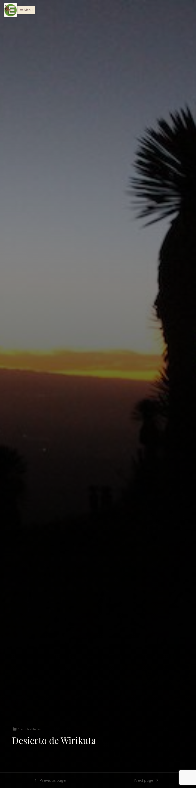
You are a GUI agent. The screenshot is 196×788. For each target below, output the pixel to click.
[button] (25, 10)
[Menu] (10, 10)
